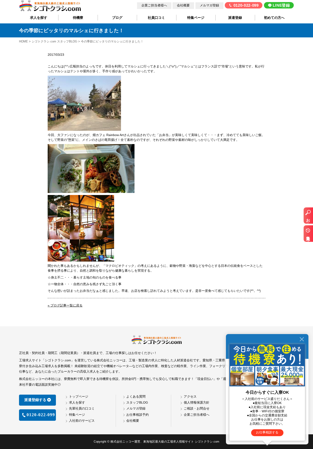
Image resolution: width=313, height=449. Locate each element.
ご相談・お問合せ (196, 408)
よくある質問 (136, 396)
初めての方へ (274, 18)
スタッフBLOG (137, 402)
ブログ (117, 18)
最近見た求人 (308, 236)
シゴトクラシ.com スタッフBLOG (54, 41)
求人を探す (38, 18)
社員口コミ (156, 18)
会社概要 (183, 5)
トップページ (78, 396)
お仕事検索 (308, 218)
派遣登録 (235, 18)
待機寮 (78, 18)
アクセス (190, 396)
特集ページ (195, 18)
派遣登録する (35, 400)
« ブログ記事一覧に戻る (65, 305)
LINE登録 (281, 5)
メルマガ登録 (209, 5)
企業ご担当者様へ (154, 5)
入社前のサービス (82, 420)
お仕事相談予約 (137, 414)
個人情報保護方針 (196, 402)
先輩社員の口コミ (82, 408)
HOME (23, 41)
